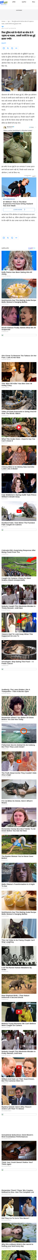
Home (3, 21)
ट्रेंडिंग (14, 2)
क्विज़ (33, 2)
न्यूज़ (9, 21)
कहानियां (24, 2)
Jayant (4, 43)
